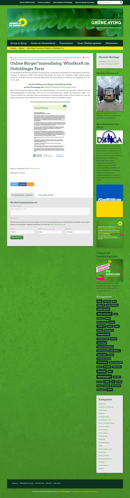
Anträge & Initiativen (106, 407)
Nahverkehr (117, 377)
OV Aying (99, 382)
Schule (99, 386)
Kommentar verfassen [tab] (24, 195)
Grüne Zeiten (103, 430)
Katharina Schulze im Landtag (84, 2)
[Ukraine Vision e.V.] (109, 111)
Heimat (111, 355)
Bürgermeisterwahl (102, 322)
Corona (111, 322)
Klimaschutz (102, 362)
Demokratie (103, 410)
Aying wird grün (104, 313)
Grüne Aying (106, 22)
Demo (117, 326)
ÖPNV (110, 389)
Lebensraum (41, 57)
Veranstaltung (77, 57)
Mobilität (102, 371)
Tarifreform (106, 386)
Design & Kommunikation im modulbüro (86, 491)
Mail (46, 229)
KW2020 (107, 367)
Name (12, 229)
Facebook (22, 184)
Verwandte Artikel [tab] (45, 195)
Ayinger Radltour (112, 305)
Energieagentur (14, 59)
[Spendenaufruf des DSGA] (109, 143)
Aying (114, 301)
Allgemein (102, 404)
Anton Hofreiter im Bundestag (62, 2)
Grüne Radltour (114, 351)
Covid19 (110, 326)
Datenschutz (57, 483)
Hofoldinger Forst (45, 59)
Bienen (107, 318)
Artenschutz (107, 301)
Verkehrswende (116, 386)
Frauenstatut (66, 43)
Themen (102, 462)
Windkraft (52, 59)
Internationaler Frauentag (103, 358)
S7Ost (119, 382)
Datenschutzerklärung (57, 224)
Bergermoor (100, 318)
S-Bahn (106, 382)
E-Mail (30, 184)
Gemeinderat (101, 343)
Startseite (13, 48)
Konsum (99, 367)
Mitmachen (112, 43)
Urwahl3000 (60, 491)
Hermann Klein (34, 168)
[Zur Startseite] (18, 27)
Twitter (14, 184)
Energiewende (22, 57)
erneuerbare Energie (33, 59)
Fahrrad (113, 339)
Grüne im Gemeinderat (43, 43)
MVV (110, 371)
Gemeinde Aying (39, 483)
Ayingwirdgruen (103, 309)
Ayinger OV (100, 305)
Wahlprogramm (101, 389)
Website (68, 229)
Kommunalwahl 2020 (116, 362)
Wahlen (101, 468)
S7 (113, 381)
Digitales (21, 48)
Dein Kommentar (16, 206)
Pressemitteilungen (67, 57)
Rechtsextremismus (105, 459)
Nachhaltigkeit (57, 57)
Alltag (99, 301)
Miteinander (48, 57)
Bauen (115, 314)
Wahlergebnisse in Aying (26, 483)
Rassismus (102, 452)
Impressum (15, 483)
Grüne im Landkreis (44, 2)
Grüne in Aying (18, 43)
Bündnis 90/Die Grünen (27, 2)
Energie (87, 57)
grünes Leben (102, 355)
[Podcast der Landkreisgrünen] (109, 281)
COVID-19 (101, 326)
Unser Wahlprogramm (89, 43)
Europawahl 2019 (105, 420)
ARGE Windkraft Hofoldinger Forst (60, 87)
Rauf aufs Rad (104, 455)
